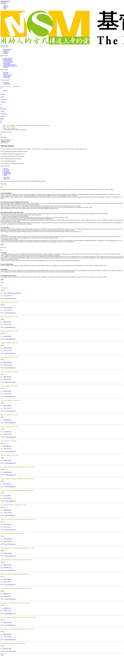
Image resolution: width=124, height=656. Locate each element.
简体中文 (5, 7)
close (2, 244)
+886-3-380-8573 (7, 495)
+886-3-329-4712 (7, 483)
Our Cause (5, 72)
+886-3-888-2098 (7, 446)
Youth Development (8, 60)
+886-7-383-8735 (7, 405)
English (5, 8)
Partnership (6, 51)
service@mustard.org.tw (10, 298)
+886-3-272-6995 (7, 510)
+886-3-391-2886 (7, 622)
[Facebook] (1, 142)
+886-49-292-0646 (7, 538)
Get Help (5, 67)
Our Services (6, 169)
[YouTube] (4, 142)
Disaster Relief (6, 63)
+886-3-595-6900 (7, 634)
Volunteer (5, 53)
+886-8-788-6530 (7, 420)
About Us (5, 168)
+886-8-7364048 (7, 579)
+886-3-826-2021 (7, 431)
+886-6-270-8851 (7, 391)
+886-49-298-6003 (7, 362)
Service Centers (7, 76)
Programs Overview (8, 58)
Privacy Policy (6, 177)
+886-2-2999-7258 (7, 472)
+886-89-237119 (7, 608)
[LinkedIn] (6, 142)
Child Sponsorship (7, 59)
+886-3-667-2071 (7, 336)
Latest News (6, 82)
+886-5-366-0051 (7, 376)
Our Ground (6, 171)
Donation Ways (6, 173)
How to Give (6, 50)
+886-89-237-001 (7, 460)
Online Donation (7, 172)
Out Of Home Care (7, 62)
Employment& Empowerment (10, 66)
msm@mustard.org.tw (12, 128)
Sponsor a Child (4, 45)
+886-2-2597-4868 (7, 307)
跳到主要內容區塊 (5, 1)
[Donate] (1, 87)
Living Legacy (6, 77)
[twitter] (5, 142)
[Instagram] (2, 142)
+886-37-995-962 (7, 524)
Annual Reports (7, 83)
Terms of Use (6, 178)
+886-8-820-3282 (7, 564)
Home (4, 90)
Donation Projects (7, 49)
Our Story (5, 73)
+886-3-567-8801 (7, 321)
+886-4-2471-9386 (7, 348)
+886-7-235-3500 (7, 648)
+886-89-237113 (7, 593)
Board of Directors (7, 74)
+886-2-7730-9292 (11, 126)
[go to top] (62, 120)
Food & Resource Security (9, 64)
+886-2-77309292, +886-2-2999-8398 (12, 293)
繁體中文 (5, 5)
